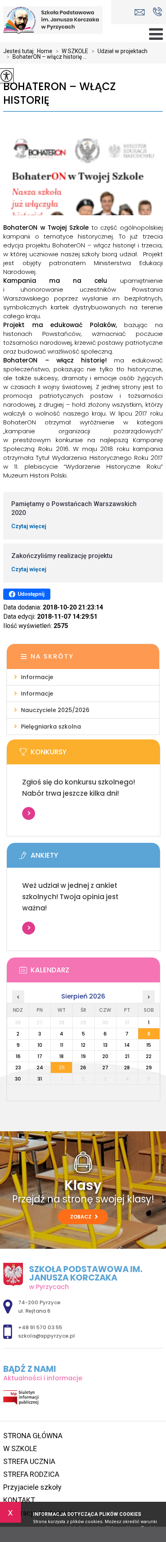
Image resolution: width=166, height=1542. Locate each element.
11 (61, 1045)
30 (18, 1078)
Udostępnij (31, 594)
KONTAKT (19, 1500)
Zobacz (81, 1216)
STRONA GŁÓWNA (32, 1435)
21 (127, 1056)
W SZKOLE (72, 51)
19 (83, 1056)
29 (149, 1067)
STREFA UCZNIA (29, 1461)
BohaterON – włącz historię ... (46, 57)
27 (105, 1067)
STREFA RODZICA (31, 1474)
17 (39, 1056)
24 (40, 1067)
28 (127, 1067)
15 (148, 1045)
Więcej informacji (28, 813)
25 (61, 1067)
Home (44, 51)
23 (18, 1067)
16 (18, 1056)
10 (39, 1045)
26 (83, 1067)
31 (39, 1078)
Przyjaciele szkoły (32, 1487)
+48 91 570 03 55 (157, 12)
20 (105, 1056)
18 (61, 1056)
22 (148, 1056)
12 (83, 1045)
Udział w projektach (119, 51)
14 (127, 1045)
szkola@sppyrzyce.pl (142, 12)
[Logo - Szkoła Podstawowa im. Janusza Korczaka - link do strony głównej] (55, 20)
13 (105, 1045)
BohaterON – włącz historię (59, 93)
